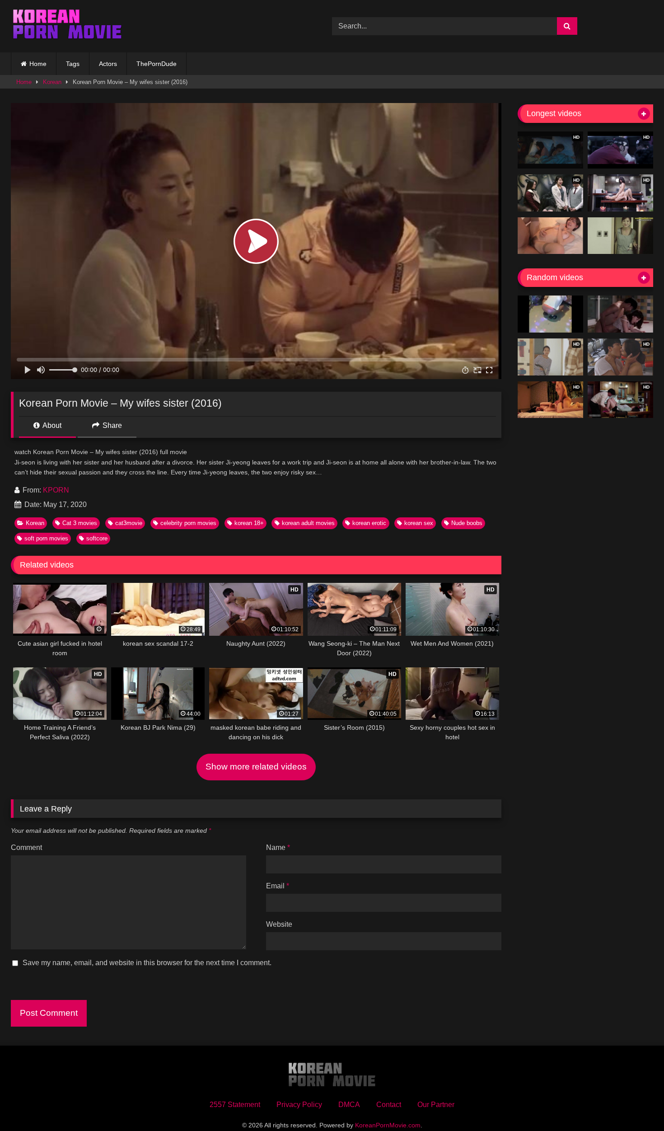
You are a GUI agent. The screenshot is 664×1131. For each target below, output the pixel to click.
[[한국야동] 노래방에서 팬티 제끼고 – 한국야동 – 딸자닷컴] (550, 314)
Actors (108, 63)
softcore (97, 538)
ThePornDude (156, 63)
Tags (72, 63)
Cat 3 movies (79, 523)
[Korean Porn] (67, 26)
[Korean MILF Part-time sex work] (620, 235)
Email (277, 886)
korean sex (418, 523)
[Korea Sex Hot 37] (550, 235)
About (51, 425)
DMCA (349, 1104)
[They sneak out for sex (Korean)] (620, 314)
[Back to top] (636, 1104)
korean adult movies (308, 523)
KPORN (56, 490)
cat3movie (128, 523)
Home (38, 63)
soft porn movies (46, 538)
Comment (26, 847)
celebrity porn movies (188, 523)
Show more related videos (256, 766)
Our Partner (435, 1104)
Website (279, 924)
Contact (388, 1104)
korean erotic (369, 523)
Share (111, 425)
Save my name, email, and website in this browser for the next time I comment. (147, 963)
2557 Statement (235, 1104)
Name (278, 847)
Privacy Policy (299, 1104)
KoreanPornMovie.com (388, 1125)
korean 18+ (249, 523)
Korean (52, 82)
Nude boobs (466, 523)
